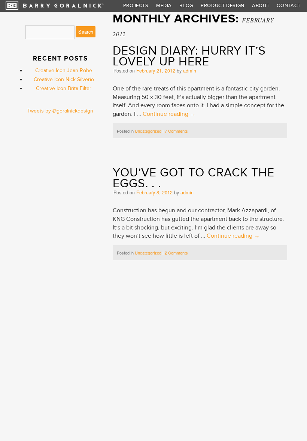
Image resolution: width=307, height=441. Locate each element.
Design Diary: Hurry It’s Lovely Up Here (189, 56)
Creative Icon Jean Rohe (63, 70)
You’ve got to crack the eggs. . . (193, 178)
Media (164, 6)
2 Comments (176, 253)
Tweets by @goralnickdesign (60, 111)
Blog (186, 6)
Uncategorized (148, 131)
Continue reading (169, 114)
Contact (288, 6)
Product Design (222, 6)
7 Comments (176, 131)
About (260, 6)
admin (189, 70)
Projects (136, 6)
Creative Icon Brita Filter (63, 88)
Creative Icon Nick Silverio (64, 79)
